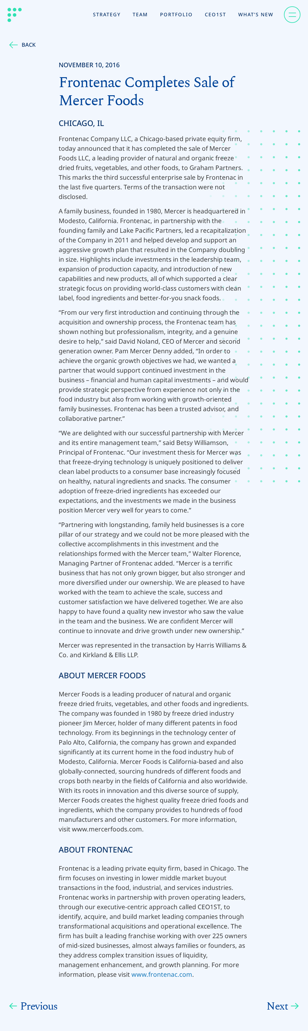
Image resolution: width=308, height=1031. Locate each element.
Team (140, 14)
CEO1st (215, 14)
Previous (39, 1006)
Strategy (107, 14)
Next (277, 1006)
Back (28, 44)
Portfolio (176, 14)
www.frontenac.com (161, 974)
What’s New (255, 14)
